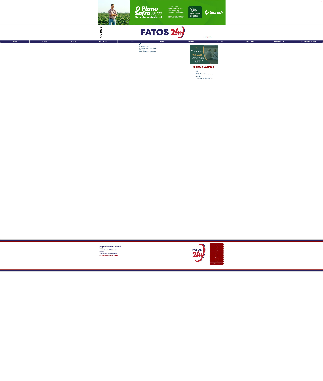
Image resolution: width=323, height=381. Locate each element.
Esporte (216, 255)
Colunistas (217, 259)
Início (217, 244)
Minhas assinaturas (216, 263)
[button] (204, 54)
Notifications (216, 261)
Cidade (216, 246)
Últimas (216, 257)
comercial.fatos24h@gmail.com (110, 253)
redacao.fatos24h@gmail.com (109, 250)
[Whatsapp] (101, 37)
